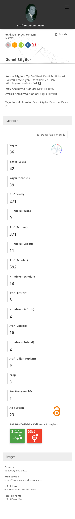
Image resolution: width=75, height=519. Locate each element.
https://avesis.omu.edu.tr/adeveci (23, 480)
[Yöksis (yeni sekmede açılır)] (34, 45)
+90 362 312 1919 (14, 489)
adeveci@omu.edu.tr (16, 470)
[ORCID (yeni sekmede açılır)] (21, 45)
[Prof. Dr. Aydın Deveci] (31, 13)
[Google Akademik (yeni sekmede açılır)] (8, 45)
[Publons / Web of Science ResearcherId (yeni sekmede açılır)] (28, 45)
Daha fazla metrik (53, 134)
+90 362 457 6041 (14, 499)
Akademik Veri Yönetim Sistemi (20, 36)
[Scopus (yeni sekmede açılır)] (14, 45)
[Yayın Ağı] (56, 149)
